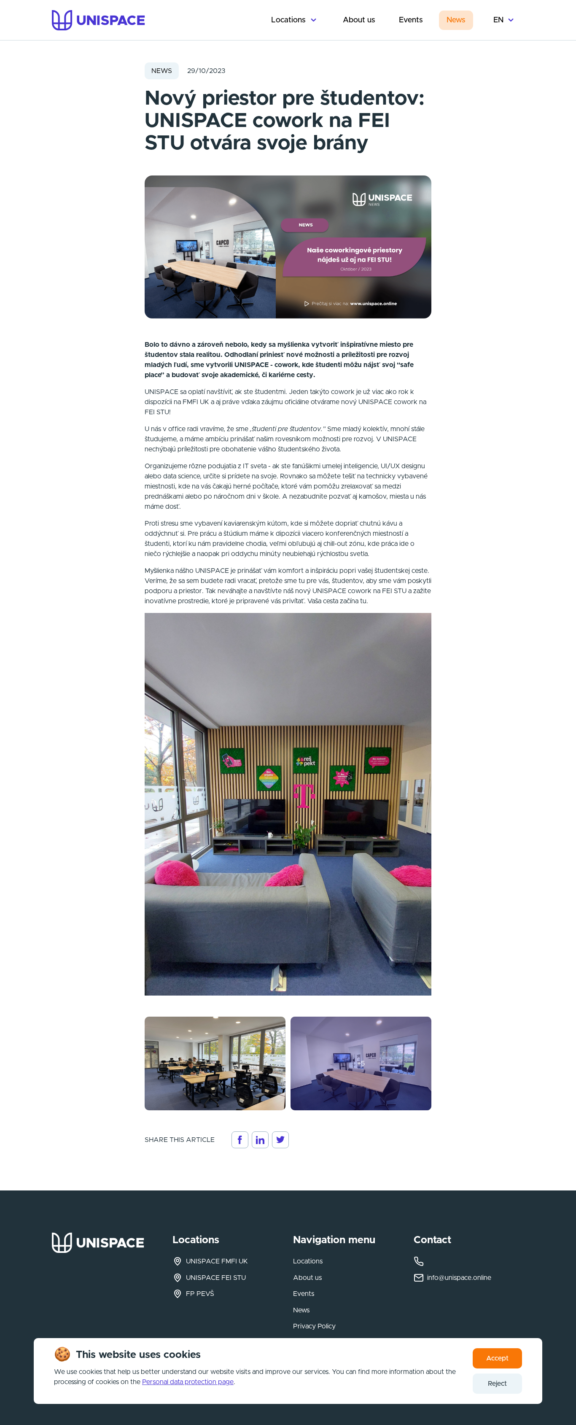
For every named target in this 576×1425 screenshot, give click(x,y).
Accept (497, 1358)
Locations (288, 20)
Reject (497, 1383)
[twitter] (280, 1139)
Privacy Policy (314, 1326)
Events (411, 20)
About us (359, 20)
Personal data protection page (188, 1382)
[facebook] (239, 1139)
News (456, 20)
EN (498, 20)
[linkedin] (260, 1139)
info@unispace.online (459, 1277)
